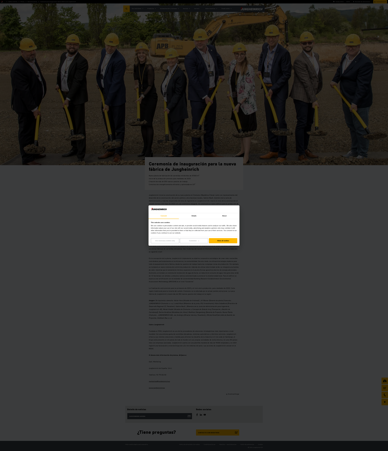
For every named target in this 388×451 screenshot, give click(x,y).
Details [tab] (194, 216)
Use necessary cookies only (165, 241)
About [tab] (224, 216)
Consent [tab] (164, 216)
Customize (193, 241)
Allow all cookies (223, 241)
